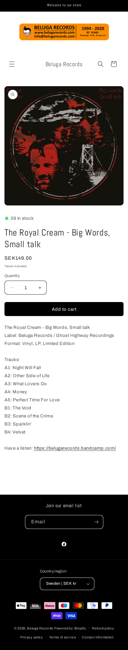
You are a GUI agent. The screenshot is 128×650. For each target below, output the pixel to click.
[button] (11, 64)
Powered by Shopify (70, 628)
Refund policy (103, 628)
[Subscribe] (96, 522)
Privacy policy (31, 637)
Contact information (97, 637)
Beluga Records (40, 628)
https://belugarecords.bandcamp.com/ (75, 448)
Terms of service (62, 637)
